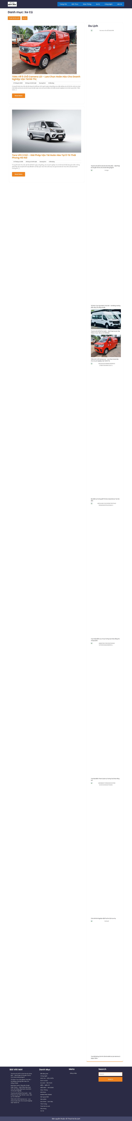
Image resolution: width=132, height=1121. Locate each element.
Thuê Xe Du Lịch (14, 18)
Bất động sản (44, 1073)
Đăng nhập (73, 1073)
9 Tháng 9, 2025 (18, 83)
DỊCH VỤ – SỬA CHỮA (47, 1078)
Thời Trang (43, 1104)
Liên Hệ (119, 4)
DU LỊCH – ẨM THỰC (46, 1083)
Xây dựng (43, 1108)
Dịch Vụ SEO (44, 1080)
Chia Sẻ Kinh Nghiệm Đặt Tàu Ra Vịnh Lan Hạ (103, 918)
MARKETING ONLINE (46, 1094)
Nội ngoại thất (44, 1097)
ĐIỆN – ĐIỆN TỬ (45, 1085)
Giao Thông (87, 4)
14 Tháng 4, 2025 (18, 161)
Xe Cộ (98, 4)
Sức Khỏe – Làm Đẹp (46, 1101)
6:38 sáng (51, 83)
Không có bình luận (30, 83)
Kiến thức (75, 4)
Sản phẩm (43, 1099)
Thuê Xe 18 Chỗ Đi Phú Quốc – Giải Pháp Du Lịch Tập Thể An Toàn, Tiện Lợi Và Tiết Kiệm (105, 332)
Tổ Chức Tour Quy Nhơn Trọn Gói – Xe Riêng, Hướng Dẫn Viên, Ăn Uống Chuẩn (21, 1081)
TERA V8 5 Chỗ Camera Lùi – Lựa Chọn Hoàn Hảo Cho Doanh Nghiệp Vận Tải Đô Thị (46, 78)
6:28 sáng (51, 161)
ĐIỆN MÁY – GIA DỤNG (47, 1087)
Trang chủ (63, 4)
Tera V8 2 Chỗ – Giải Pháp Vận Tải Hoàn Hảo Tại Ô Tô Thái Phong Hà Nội (44, 156)
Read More (18, 96)
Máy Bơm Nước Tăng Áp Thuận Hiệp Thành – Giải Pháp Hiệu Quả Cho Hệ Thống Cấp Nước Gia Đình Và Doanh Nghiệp (21, 1088)
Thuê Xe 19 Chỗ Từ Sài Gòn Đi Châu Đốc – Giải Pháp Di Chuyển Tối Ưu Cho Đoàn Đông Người (105, 166)
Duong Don (42, 83)
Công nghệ (108, 4)
